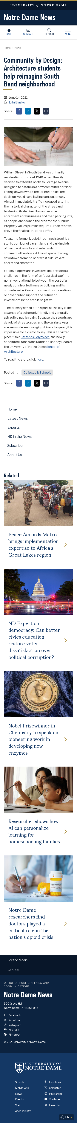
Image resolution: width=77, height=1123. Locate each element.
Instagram (14, 1025)
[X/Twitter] (37, 111)
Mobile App (22, 1088)
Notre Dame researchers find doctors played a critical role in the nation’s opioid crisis (30, 923)
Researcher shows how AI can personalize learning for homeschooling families (34, 831)
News (18, 47)
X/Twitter (14, 1020)
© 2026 (8, 1041)
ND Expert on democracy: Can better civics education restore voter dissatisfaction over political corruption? (34, 640)
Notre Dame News (30, 17)
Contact (28, 34)
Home (9, 34)
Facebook (14, 1015)
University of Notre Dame (38, 5)
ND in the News (19, 437)
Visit (18, 1105)
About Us (14, 455)
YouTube (13, 1029)
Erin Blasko (17, 102)
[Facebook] (19, 111)
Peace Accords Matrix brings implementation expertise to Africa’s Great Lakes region (33, 544)
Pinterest (14, 1034)
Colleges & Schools (37, 372)
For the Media (17, 960)
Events (19, 1099)
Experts (13, 427)
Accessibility (23, 1111)
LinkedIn (54, 1105)
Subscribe (15, 446)
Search (49, 34)
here (39, 359)
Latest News (17, 418)
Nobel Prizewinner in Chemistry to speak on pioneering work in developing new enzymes (33, 739)
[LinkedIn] (28, 111)
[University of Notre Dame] (38, 1067)
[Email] (46, 111)
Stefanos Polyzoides (35, 337)
